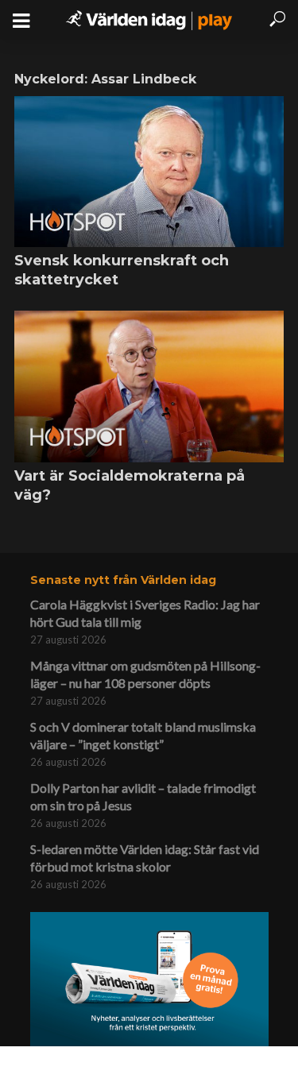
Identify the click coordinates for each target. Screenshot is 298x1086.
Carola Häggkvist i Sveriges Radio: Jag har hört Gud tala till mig (145, 613)
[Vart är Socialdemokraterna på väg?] (149, 386)
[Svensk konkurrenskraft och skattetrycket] (149, 171)
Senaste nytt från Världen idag (123, 580)
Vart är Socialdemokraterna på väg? (129, 485)
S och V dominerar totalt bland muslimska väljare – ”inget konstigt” (143, 735)
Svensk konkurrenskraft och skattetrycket (121, 270)
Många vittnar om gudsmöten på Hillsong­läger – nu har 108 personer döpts (145, 674)
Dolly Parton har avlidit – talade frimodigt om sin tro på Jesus (143, 796)
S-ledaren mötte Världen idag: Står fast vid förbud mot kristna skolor (144, 857)
